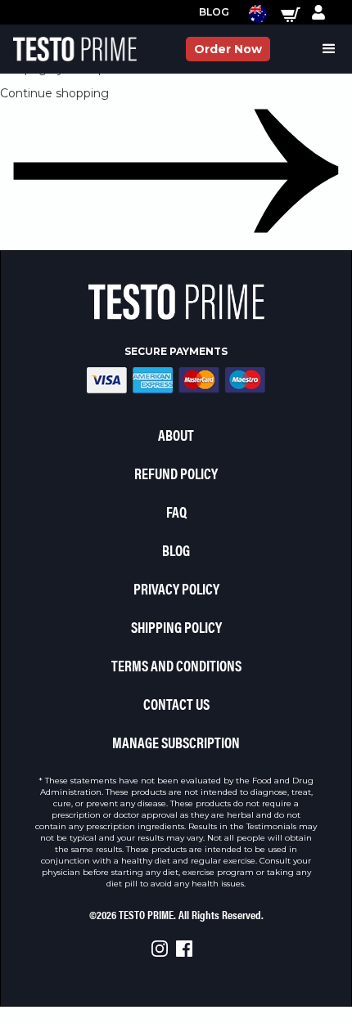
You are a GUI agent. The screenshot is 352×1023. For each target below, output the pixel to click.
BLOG (176, 550)
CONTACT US (176, 703)
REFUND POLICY (176, 473)
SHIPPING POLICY (176, 627)
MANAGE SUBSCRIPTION (176, 742)
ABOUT (176, 434)
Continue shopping (54, 93)
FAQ (176, 511)
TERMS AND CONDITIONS (176, 665)
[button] (249, 12)
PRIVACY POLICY (176, 588)
